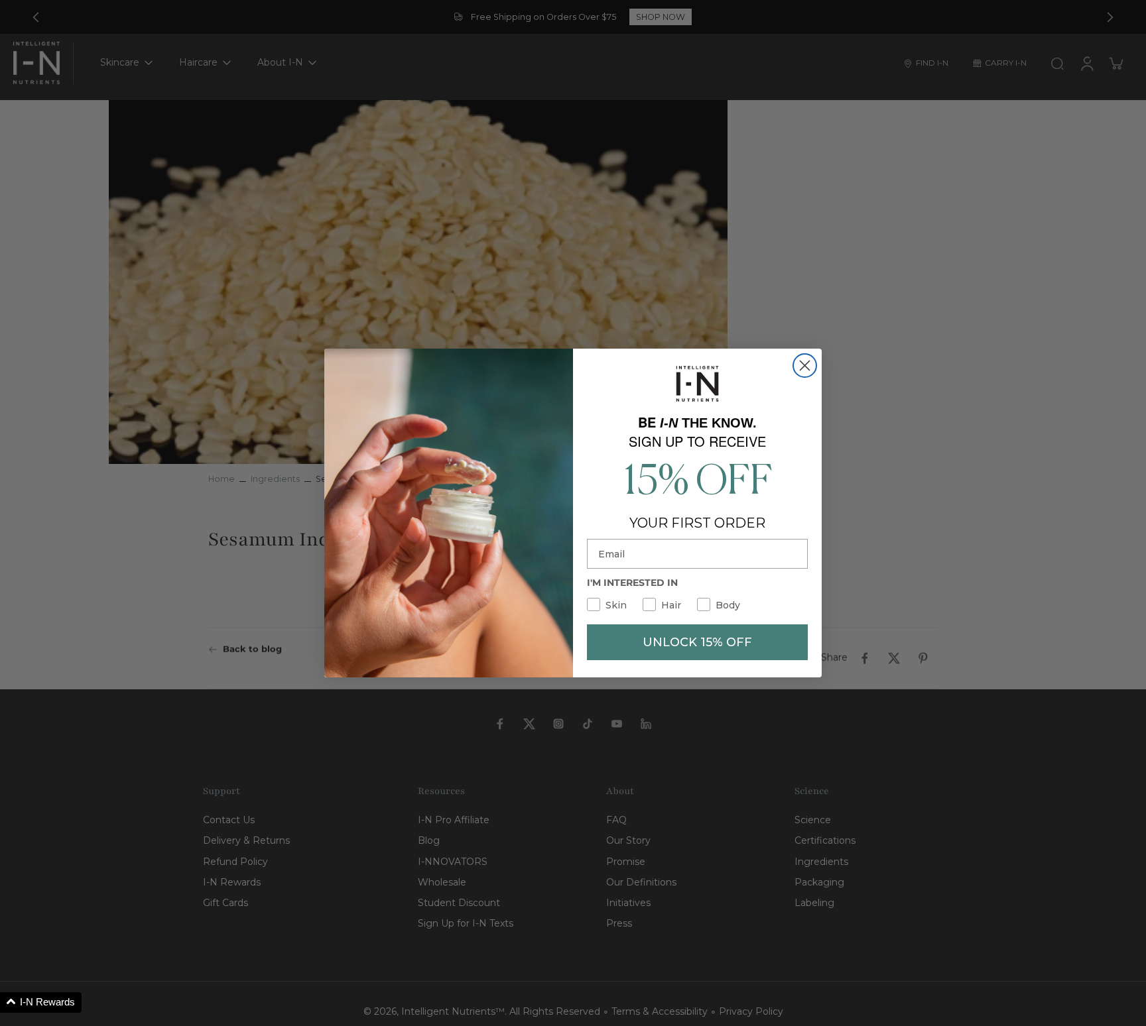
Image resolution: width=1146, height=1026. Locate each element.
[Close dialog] (804, 365)
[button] (41, 1002)
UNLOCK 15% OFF (697, 642)
